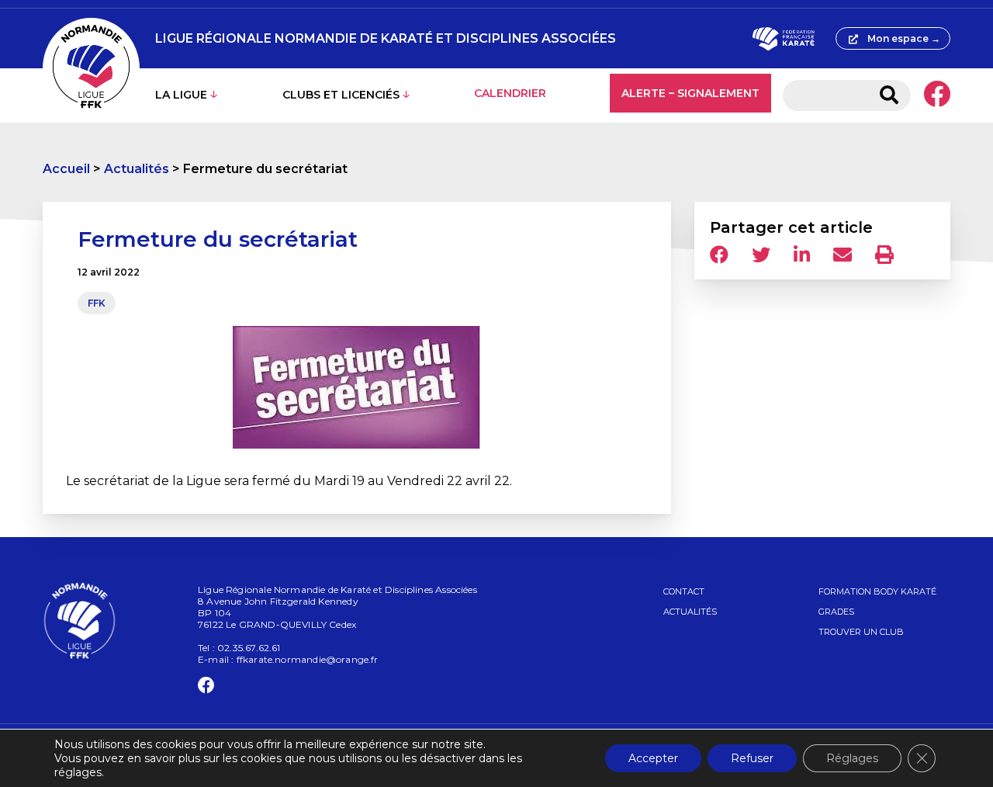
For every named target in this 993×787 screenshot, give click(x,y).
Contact (683, 591)
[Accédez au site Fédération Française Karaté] (783, 38)
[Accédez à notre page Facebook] (936, 95)
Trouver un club (861, 631)
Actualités (136, 168)
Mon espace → (903, 38)
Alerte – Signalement (690, 93)
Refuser (752, 758)
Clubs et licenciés (341, 95)
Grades (836, 611)
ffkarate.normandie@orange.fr (308, 659)
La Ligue (181, 95)
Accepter (653, 758)
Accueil (66, 168)
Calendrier (510, 93)
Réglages (852, 758)
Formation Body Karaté (877, 591)
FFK (97, 303)
